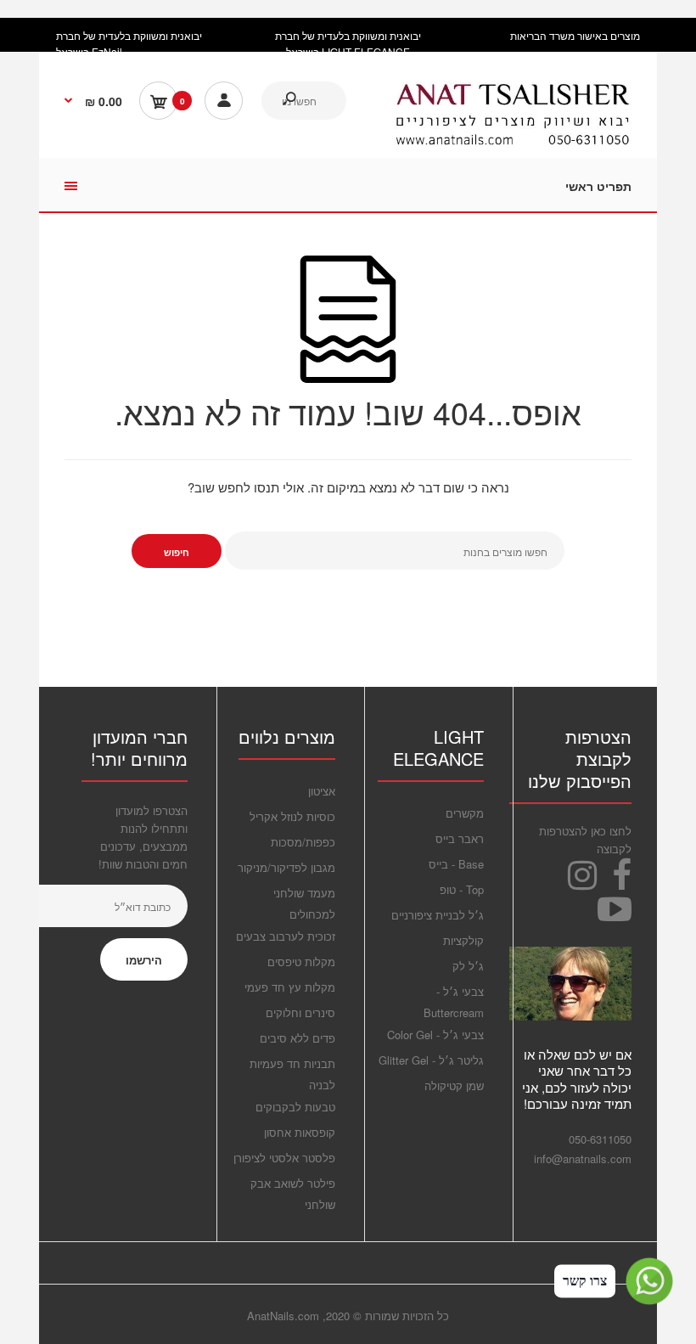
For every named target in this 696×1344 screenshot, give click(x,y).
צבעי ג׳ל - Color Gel (435, 1034)
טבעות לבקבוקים (295, 1107)
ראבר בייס (459, 838)
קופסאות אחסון (299, 1132)
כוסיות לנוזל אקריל (292, 816)
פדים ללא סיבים (297, 1038)
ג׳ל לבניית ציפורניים (437, 915)
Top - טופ (462, 889)
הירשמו (144, 960)
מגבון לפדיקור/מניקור (286, 867)
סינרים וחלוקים (300, 1012)
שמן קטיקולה (454, 1085)
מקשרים (465, 813)
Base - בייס (456, 864)
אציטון (321, 791)
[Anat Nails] (512, 141)
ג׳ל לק (468, 966)
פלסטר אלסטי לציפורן (284, 1158)
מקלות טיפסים (301, 961)
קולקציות (463, 940)
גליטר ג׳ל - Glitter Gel (431, 1060)
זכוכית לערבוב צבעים (285, 936)
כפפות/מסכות (303, 842)
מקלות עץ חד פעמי (289, 987)
